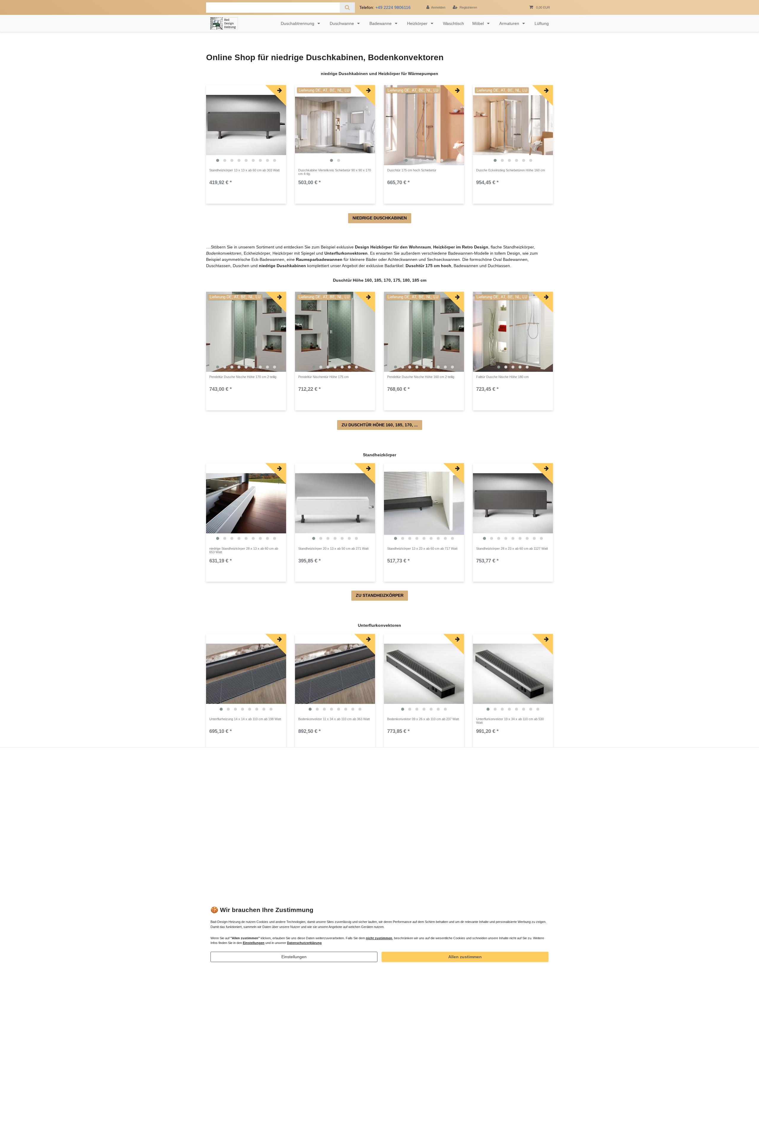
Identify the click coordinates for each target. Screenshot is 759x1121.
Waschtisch (453, 23)
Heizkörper (418, 23)
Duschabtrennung (298, 23)
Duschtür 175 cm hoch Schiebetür (411, 170)
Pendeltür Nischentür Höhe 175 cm (323, 377)
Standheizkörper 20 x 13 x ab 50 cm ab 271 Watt (333, 548)
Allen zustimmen (465, 956)
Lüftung (542, 23)
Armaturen (509, 23)
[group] (246, 125)
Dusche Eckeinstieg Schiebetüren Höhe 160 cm (510, 170)
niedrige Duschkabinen (380, 218)
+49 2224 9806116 (393, 7)
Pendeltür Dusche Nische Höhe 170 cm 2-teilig (242, 377)
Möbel (478, 23)
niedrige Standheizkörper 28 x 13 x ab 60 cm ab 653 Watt (243, 550)
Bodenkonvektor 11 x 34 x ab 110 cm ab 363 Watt (334, 719)
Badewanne (381, 23)
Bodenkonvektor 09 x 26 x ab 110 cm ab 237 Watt (423, 719)
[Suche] (347, 7)
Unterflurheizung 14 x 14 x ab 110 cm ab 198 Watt (245, 719)
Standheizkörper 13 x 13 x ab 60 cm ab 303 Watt (244, 170)
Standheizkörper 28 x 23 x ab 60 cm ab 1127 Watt (512, 548)
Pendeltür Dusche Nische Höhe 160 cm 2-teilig (420, 377)
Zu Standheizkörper (380, 595)
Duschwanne (342, 23)
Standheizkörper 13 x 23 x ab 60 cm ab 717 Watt (422, 548)
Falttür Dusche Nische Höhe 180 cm (502, 377)
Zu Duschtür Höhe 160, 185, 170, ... (380, 424)
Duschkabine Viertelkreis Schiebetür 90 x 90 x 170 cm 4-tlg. (334, 172)
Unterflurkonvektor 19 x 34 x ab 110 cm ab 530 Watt (510, 720)
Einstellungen (294, 956)
